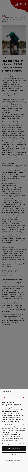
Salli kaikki (14, 455)
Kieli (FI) (9, 397)
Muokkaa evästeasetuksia (14, 460)
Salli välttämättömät (14, 449)
